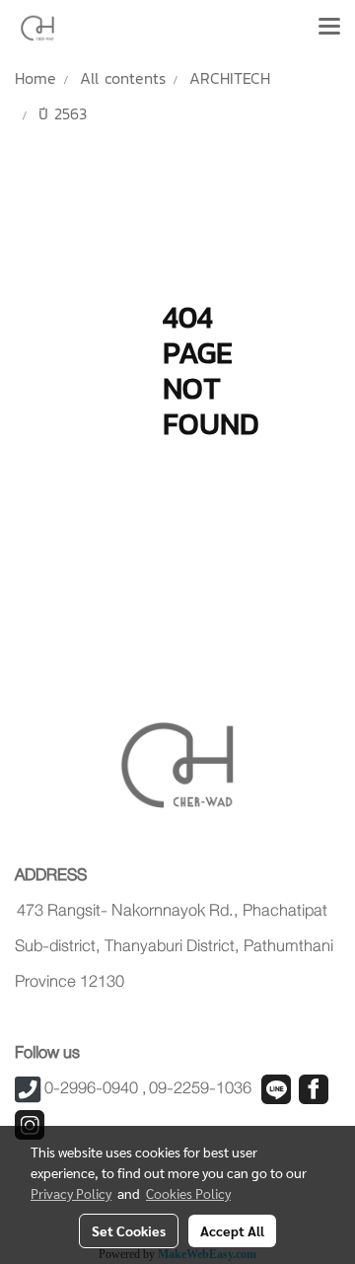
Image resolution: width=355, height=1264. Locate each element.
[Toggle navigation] (329, 27)
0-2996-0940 (91, 1088)
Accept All (232, 1230)
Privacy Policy (71, 1193)
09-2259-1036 (200, 1088)
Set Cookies (129, 1230)
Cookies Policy (188, 1193)
